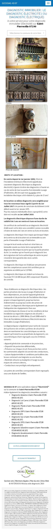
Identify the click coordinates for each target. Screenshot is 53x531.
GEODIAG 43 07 (9, 3)
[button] (26, 33)
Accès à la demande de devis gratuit (26, 446)
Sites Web (45, 481)
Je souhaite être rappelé (26, 458)
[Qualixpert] (26, 472)
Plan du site (34, 481)
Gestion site (9, 481)
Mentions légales (22, 481)
